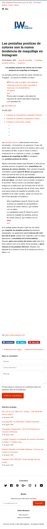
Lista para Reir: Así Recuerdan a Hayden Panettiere (20, 422)
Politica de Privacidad (23, 517)
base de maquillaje (25, 60)
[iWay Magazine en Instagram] (29, 486)
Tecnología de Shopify (37, 524)
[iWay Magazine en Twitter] (5, 486)
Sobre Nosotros (23, 515)
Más (6, 9)
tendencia (21, 63)
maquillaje (38, 60)
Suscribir (39, 503)
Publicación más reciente (34, 349)
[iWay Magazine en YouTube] (41, 486)
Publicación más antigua (13, 349)
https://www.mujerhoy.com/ (15, 335)
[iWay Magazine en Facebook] (11, 486)
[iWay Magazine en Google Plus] (23, 486)
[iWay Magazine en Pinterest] (17, 486)
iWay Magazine (25, 524)
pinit (8, 93)
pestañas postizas (8, 63)
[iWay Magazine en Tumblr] (35, 486)
